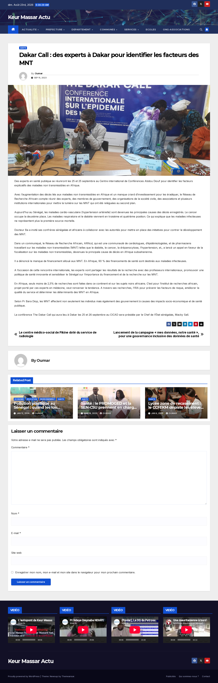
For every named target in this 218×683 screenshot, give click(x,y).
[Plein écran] (50, 639)
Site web (16, 552)
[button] (201, 29)
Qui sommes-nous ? (189, 676)
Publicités (171, 676)
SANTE (23, 48)
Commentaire (20, 447)
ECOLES (151, 29)
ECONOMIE (19, 399)
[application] (31, 630)
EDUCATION (32, 399)
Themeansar (68, 676)
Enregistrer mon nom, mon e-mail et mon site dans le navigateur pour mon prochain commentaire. (75, 572)
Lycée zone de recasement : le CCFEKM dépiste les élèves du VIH (175, 407)
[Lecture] (12, 639)
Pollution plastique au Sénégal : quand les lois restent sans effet (35, 407)
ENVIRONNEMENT (47, 399)
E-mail (16, 533)
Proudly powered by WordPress (24, 676)
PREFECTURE (54, 29)
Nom (15, 513)
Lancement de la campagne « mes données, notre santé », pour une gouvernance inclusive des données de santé (156, 334)
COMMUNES (108, 29)
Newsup (54, 676)
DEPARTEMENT (81, 29)
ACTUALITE (29, 29)
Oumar (39, 73)
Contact (206, 676)
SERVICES (130, 29)
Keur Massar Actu (29, 17)
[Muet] (45, 639)
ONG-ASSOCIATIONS (176, 29)
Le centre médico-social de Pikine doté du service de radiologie (58, 334)
